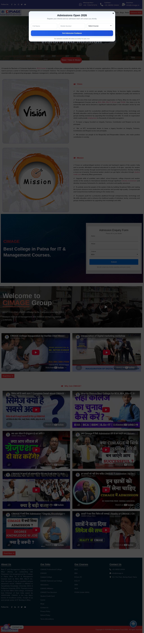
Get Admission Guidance (72, 33)
